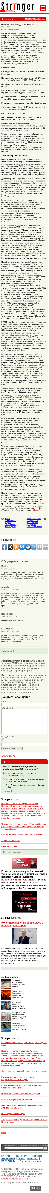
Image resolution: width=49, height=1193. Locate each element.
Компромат (22, 1156)
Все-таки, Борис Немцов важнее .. (17, 1099)
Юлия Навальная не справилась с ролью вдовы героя (22, 924)
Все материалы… (12, 852)
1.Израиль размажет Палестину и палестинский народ (21, 774)
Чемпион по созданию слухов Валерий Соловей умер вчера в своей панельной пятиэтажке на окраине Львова (23, 826)
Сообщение (7, 708)
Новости (36, 1156)
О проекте (24, 1161)
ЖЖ (33, 879)
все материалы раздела (35, 19)
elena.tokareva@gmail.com (14, 1179)
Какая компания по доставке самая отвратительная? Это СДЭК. (17, 1078)
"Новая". (36, 510)
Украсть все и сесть (10, 840)
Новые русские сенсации (13, 1113)
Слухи (21, 1158)
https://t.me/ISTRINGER (15, 879)
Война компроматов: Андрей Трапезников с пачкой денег (10, 523)
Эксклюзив (8, 1158)
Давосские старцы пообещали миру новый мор (23, 1071)
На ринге (7, 1156)
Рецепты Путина (9, 846)
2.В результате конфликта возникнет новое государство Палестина (25, 780)
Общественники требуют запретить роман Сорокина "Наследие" (21, 1086)
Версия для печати (11, 29)
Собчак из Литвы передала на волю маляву (21, 835)
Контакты (36, 1161)
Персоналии (9, 1161)
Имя (3, 701)
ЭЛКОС (35, 1183)
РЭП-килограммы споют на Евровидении (20, 1094)
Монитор (32, 1158)
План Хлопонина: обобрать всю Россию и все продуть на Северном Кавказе (34, 523)
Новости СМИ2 (7, 756)
